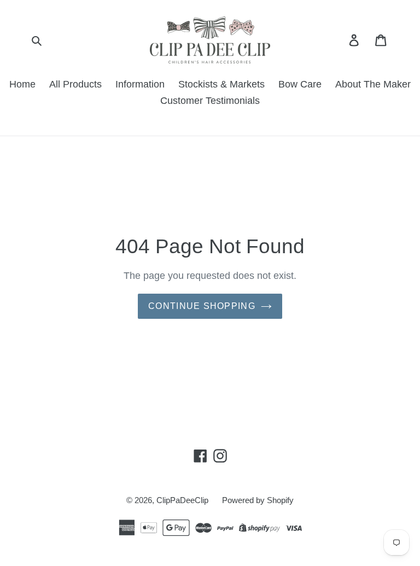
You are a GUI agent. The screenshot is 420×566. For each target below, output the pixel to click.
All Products (75, 84)
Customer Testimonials (210, 100)
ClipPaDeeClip (182, 500)
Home (22, 84)
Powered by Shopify (258, 500)
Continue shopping (201, 306)
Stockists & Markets (221, 84)
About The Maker (373, 84)
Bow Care (300, 84)
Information (140, 84)
